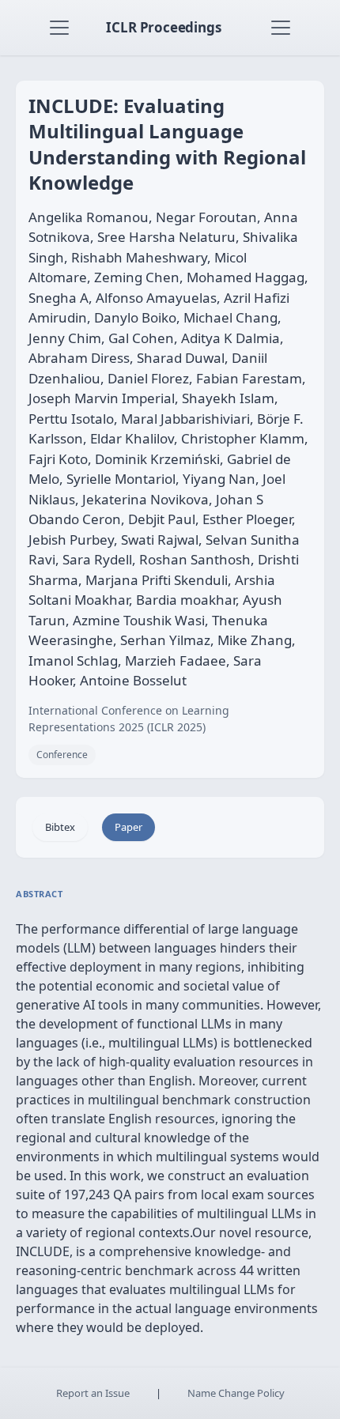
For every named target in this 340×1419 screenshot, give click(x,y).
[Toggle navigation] (59, 27)
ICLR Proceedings (163, 27)
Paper (128, 827)
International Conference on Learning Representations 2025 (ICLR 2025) (128, 718)
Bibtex (60, 827)
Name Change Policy (236, 1393)
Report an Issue (93, 1393)
